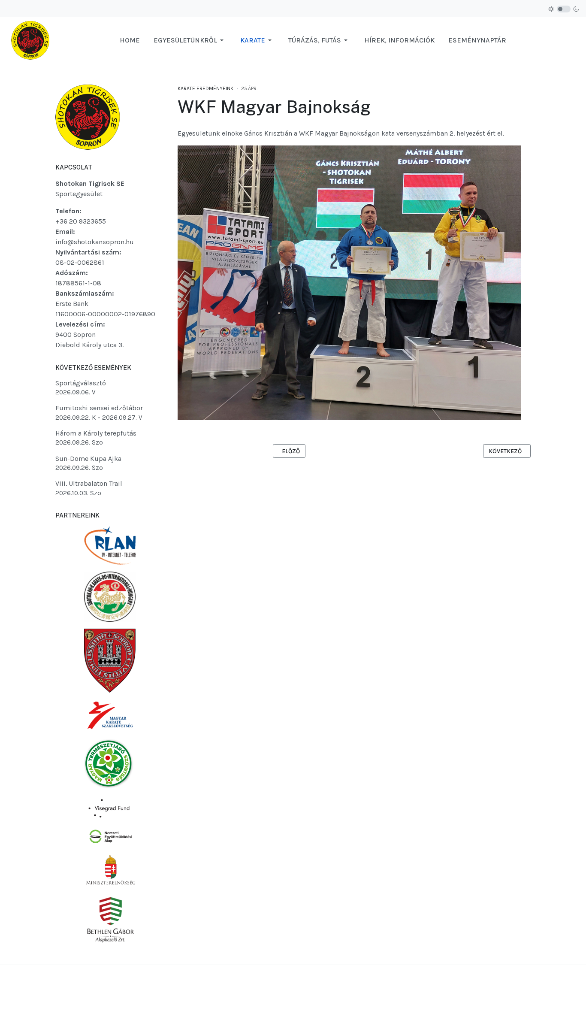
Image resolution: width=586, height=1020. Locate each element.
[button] (190, 40)
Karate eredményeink (205, 88)
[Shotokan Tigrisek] (30, 40)
